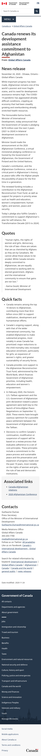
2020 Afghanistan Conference (23, 494)
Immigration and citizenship (14, 627)
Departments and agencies (13, 607)
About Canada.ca (9, 739)
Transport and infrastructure (14, 681)
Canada (5, 568)
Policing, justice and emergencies (16, 675)
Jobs (3, 621)
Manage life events (10, 719)
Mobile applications (10, 734)
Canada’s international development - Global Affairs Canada (19, 548)
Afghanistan (31, 565)
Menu (7, 19)
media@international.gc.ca (15, 539)
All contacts (7, 601)
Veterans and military (11, 708)
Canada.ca (6, 26)
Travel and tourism (10, 632)
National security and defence (14, 664)
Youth (4, 713)
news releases (24, 571)
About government (10, 612)
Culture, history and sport (13, 670)
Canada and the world (21, 568)
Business (5, 637)
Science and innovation (12, 697)
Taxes (4, 654)
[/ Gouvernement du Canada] (15, 3)
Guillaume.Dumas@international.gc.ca (20, 524)
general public (8, 571)
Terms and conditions (11, 745)
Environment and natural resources (17, 659)
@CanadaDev (28, 542)
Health (4, 648)
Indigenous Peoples (10, 702)
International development (24, 561)
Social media (7, 729)
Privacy (5, 750)
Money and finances (10, 691)
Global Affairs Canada (22, 26)
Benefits (5, 643)
